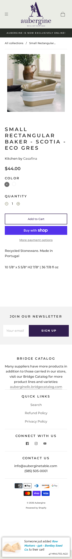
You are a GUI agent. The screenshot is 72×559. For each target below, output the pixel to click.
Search (36, 405)
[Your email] (16, 331)
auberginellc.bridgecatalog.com (36, 387)
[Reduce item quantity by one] (6, 204)
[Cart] (62, 14)
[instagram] (36, 443)
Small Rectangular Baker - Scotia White (14, 184)
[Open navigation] (9, 14)
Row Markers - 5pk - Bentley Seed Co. (43, 545)
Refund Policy (36, 413)
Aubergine (40, 502)
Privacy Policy (36, 421)
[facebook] (27, 443)
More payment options (36, 240)
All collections (14, 43)
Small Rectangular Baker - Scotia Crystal (6, 184)
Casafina (30, 158)
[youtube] (44, 443)
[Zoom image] (36, 83)
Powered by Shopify (36, 508)
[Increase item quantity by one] (18, 204)
